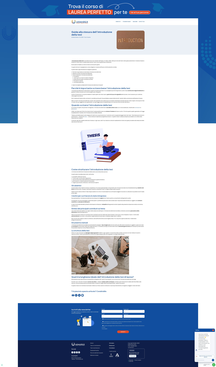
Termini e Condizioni (138, 360)
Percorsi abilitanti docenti (96, 353)
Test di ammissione (95, 348)
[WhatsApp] (76, 296)
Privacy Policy (120, 323)
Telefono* (126, 314)
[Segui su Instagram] (74, 352)
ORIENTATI (118, 21)
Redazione (112, 345)
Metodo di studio (94, 355)
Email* (103, 314)
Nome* (103, 309)
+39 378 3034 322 (79, 359)
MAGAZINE (135, 21)
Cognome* (126, 309)
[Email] (73, 295)
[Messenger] (82, 296)
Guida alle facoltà (94, 350)
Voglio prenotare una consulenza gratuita (204, 356)
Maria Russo (76, 37)
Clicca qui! (132, 356)
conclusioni (137, 107)
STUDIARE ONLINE (126, 21)
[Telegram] (79, 296)
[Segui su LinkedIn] (79, 352)
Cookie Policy (131, 361)
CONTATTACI (142, 21)
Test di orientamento (95, 345)
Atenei (91, 343)
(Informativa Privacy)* (127, 319)
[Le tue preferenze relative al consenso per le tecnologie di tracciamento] (2, 365)
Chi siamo (111, 343)
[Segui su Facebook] (72, 352)
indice (85, 116)
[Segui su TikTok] (77, 352)
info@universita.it (77, 357)
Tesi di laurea (87, 37)
